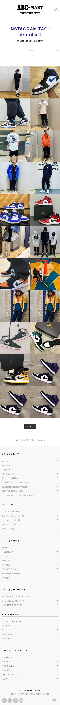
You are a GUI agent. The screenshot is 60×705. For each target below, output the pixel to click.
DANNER (6, 670)
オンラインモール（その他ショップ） (19, 495)
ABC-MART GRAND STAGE (15, 597)
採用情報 (6, 578)
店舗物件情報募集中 (11, 573)
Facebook (7, 626)
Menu (49, 10)
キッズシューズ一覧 (11, 520)
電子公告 (6, 565)
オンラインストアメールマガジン (17, 482)
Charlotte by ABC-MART (14, 601)
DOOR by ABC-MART (12, 621)
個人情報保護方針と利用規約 (15, 487)
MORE (30, 426)
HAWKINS (7, 657)
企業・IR (6, 561)
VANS (5, 679)
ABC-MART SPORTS (12, 605)
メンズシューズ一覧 (11, 512)
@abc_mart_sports (30, 40)
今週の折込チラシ (10, 552)
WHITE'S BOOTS (10, 675)
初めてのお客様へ (10, 478)
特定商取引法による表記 (13, 491)
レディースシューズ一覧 (13, 516)
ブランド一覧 (8, 529)
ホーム (5, 461)
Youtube (6, 638)
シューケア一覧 (9, 524)
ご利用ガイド (8, 470)
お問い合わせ (8, 474)
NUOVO (6, 662)
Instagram (7, 634)
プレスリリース (9, 569)
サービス (6, 556)
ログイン (6, 465)
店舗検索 (6, 548)
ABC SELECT (8, 666)
